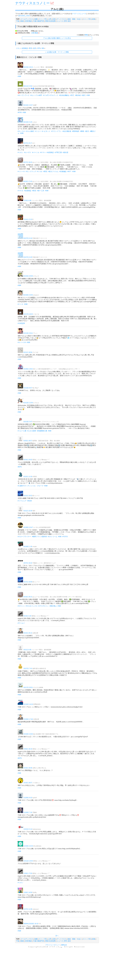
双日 (30, 48)
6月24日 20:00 (28, 276)
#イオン (20, 152)
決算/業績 (28, 21)
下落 (17, 21)
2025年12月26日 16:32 (30, 923)
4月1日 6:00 (27, 650)
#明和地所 (75, 131)
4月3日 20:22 (27, 597)
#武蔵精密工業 (42, 431)
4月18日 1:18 (27, 546)
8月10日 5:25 (27, 122)
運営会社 (64, 945)
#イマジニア (22, 501)
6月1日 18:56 (27, 352)
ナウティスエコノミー (32, 3)
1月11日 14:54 (28, 861)
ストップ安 (87, 19)
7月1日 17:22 (27, 219)
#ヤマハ (43, 152)
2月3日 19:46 (27, 768)
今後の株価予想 (38, 21)
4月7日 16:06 (27, 582)
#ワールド (21, 623)
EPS (38, 48)
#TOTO (65, 536)
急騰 (36, 19)
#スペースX (22, 342)
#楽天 (84, 95)
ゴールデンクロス (27, 19)
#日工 (72, 95)
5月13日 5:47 (27, 421)
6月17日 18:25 (28, 314)
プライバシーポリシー (52, 945)
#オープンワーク (24, 95)
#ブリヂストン (43, 606)
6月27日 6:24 (27, 238)
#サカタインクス (32, 606)
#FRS (20, 112)
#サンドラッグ (31, 171)
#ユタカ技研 (31, 431)
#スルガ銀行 (30, 131)
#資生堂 (65, 152)
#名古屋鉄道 (66, 131)
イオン (18, 48)
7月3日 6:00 (27, 200)
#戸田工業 (58, 152)
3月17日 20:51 (28, 687)
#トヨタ (39, 171)
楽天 (34, 48)
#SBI (19, 76)
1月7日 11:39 (27, 909)
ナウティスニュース (79, 13)
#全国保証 (50, 152)
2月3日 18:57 (27, 783)
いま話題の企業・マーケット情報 (57, 52)
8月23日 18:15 (28, 67)
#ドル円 (46, 95)
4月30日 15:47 (28, 527)
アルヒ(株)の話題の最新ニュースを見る (57, 38)
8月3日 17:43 (27, 181)
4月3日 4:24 (27, 616)
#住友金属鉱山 (64, 95)
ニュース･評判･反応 (64, 21)
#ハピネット (46, 131)
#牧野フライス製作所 (39, 536)
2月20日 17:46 (28, 719)
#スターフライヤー (24, 536)
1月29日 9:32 (27, 797)
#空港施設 (62, 171)
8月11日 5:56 (27, 86)
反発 (54, 19)
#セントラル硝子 (36, 95)
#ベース (20, 304)
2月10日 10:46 (28, 734)
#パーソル (35, 152)
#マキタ (20, 191)
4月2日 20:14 (27, 633)
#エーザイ (27, 152)
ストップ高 (43, 19)
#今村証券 (21, 323)
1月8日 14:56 (27, 892)
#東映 (82, 131)
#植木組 (78, 95)
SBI (43, 48)
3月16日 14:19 (28, 704)
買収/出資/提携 (50, 21)
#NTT (69, 171)
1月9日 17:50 (27, 873)
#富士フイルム (53, 171)
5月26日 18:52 (28, 369)
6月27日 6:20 (27, 257)
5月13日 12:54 (28, 403)
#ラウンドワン (56, 131)
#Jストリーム (52, 536)
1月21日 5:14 (27, 829)
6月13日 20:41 (28, 333)
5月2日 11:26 (27, 476)
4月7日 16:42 (27, 563)
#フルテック (54, 95)
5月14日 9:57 (27, 388)
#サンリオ (21, 131)
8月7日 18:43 (27, 162)
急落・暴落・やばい (75, 19)
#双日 (45, 171)
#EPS (20, 467)
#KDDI (29, 501)
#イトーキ (21, 171)
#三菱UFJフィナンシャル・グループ (30, 486)
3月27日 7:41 (27, 668)
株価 (22, 21)
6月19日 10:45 (28, 295)
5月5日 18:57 (27, 441)
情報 (86, 35)
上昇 (49, 19)
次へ (57, 935)
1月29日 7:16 (27, 812)
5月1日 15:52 (27, 495)
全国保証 (25, 48)
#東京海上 (53, 606)
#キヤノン (21, 606)
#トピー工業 (22, 431)
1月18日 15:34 (28, 846)
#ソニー (38, 131)
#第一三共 (40, 191)
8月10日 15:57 (28, 105)
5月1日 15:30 (27, 511)
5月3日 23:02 (27, 459)
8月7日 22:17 (27, 143)
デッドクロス (61, 19)
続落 (93, 19)
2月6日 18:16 (27, 749)
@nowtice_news (24, 15)
